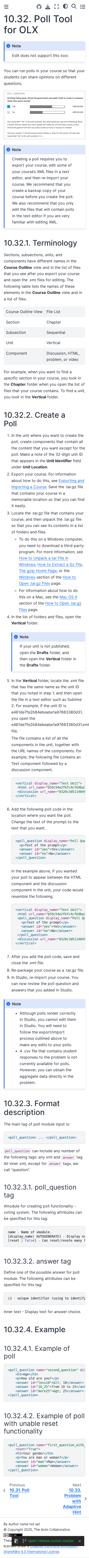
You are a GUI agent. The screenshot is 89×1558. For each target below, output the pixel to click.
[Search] (74, 6)
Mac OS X (68, 597)
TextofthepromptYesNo (50, 849)
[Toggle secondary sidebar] (82, 6)
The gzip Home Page (38, 570)
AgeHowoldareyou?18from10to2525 (46, 1382)
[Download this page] (47, 7)
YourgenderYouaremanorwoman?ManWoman (46, 1457)
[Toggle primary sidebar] (6, 6)
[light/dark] (65, 6)
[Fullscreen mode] (56, 6)
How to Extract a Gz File (59, 564)
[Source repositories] (39, 7)
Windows (27, 577)
